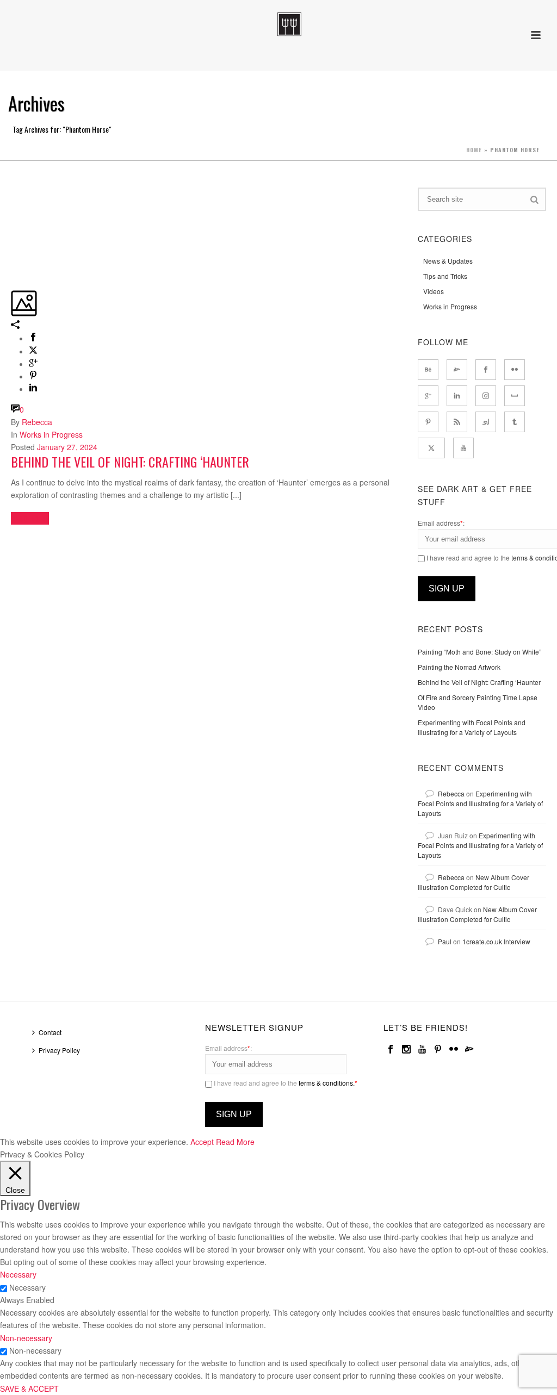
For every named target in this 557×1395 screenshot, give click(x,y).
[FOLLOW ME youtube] (463, 448)
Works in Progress (51, 434)
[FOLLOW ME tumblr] (514, 422)
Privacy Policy (59, 1050)
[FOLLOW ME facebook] (485, 369)
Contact (50, 1032)
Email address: (441, 522)
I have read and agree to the (284, 1082)
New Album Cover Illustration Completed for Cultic (473, 882)
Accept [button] (202, 1141)
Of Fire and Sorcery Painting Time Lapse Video (477, 702)
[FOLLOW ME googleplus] (428, 395)
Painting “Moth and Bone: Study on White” (479, 651)
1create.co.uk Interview (496, 941)
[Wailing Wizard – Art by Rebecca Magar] (278, 24)
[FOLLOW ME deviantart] (457, 369)
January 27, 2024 (67, 446)
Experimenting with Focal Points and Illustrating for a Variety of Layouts (471, 727)
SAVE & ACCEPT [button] (29, 1388)
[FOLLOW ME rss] (457, 422)
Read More (235, 1141)
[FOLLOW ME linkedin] (457, 395)
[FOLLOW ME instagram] (485, 395)
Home (474, 150)
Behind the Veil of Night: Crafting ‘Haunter (130, 461)
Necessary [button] (18, 1274)
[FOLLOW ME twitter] (431, 448)
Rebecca (37, 421)
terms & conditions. (327, 1082)
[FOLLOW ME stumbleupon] (485, 422)
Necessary (27, 1287)
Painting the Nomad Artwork (459, 666)
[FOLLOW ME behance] (428, 369)
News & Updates (448, 260)
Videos (433, 291)
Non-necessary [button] (26, 1337)
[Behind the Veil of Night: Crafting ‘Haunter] (12, 193)
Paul (444, 941)
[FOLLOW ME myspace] (514, 395)
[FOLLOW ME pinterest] (428, 422)
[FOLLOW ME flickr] (514, 369)
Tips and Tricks (445, 276)
